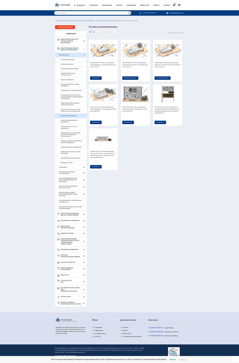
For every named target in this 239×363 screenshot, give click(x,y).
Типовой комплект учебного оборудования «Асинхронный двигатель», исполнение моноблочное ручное (135, 65)
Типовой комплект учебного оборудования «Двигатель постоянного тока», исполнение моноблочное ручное (168, 65)
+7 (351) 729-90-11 (155, 328)
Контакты (167, 5)
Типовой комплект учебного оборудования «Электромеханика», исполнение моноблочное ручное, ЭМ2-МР (103, 109)
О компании (93, 5)
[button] (65, 27)
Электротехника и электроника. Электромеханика (78, 20)
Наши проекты (107, 5)
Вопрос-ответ (144, 5)
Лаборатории (131, 5)
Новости (156, 5)
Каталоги (119, 5)
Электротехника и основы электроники (107, 20)
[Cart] (173, 5)
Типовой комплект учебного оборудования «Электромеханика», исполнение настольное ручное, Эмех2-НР (134, 109)
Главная (58, 20)
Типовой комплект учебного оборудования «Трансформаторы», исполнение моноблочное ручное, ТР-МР (103, 65)
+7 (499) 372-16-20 (155, 332)
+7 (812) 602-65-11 (155, 336)
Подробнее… (183, 359)
